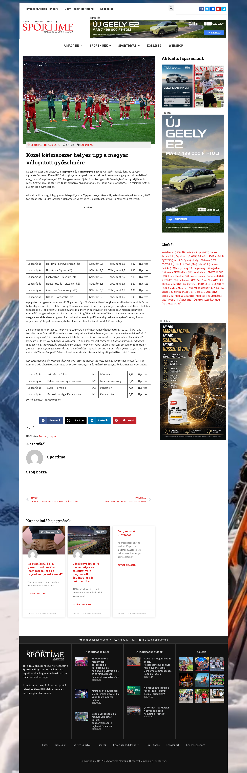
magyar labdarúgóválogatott (207, 275)
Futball (43, 436)
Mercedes (170, 280)
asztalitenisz (171, 252)
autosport (201, 252)
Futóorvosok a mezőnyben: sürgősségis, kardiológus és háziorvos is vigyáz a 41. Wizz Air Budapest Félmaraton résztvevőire (105, 667)
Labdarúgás (87, 144)
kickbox (186, 272)
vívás (173, 299)
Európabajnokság (192, 260)
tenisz (181, 291)
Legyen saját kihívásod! (126, 533)
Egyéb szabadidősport (126, 745)
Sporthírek (99, 45)
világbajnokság (185, 295)
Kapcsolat (106, 8)
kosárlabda (202, 272)
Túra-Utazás (152, 745)
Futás (45, 745)
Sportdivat (127, 45)
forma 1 (171, 264)
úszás (174, 303)
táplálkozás (197, 291)
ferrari (210, 260)
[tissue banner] (193, 381)
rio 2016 (209, 283)
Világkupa (203, 295)
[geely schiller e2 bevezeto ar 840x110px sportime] (158, 28)
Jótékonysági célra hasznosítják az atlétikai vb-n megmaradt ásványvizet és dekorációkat (86, 572)
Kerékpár (60, 745)
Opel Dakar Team (208, 280)
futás (204, 264)
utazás (212, 291)
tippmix (53, 436)
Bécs (218, 256)
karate (173, 272)
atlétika (186, 252)
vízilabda (186, 299)
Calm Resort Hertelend (79, 8)
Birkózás (205, 256)
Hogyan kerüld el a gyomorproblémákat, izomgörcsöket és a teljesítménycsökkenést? (45, 569)
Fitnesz (102, 745)
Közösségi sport (195, 745)
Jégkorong (202, 268)
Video (168, 295)
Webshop (176, 45)
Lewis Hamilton (178, 275)
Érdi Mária (201, 299)
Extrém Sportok (82, 745)
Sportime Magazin (180, 287)
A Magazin (71, 45)
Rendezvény (192, 283)
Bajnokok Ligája (186, 256)
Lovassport (172, 745)
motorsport (187, 280)
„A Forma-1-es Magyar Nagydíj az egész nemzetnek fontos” (156, 710)
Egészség (154, 45)
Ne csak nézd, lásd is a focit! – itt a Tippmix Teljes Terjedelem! (156, 690)
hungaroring (184, 268)
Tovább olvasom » (37, 593)
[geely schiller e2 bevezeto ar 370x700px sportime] (193, 173)
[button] (171, 8)
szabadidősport (204, 287)
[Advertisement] (88, 232)
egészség (171, 260)
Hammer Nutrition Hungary (41, 8)
